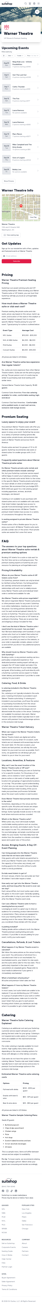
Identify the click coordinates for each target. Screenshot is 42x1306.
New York (25, 1209)
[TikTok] (11, 1191)
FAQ (3, 1263)
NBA (3, 1213)
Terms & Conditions (9, 1289)
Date (9, 55)
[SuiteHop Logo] (7, 3)
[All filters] (4, 55)
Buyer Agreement (8, 1278)
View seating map (13, 235)
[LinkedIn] (16, 1191)
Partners (25, 1251)
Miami (24, 1217)
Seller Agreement (8, 1282)
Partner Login (7, 1267)
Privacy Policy (7, 1285)
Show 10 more (9, 181)
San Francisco (27, 1225)
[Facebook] (3, 1191)
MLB (3, 1217)
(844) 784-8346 (8, 1186)
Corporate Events (9, 1247)
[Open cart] (30, 3)
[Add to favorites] (37, 12)
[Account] (34, 3)
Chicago (25, 1229)
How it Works (7, 1255)
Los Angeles (26, 1213)
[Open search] (25, 3)
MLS (3, 1225)
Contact (25, 1255)
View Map (33, 217)
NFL (3, 1209)
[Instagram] (7, 1191)
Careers (25, 1247)
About (24, 1243)
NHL (3, 1221)
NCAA (4, 1232)
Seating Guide (7, 1251)
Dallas (24, 1221)
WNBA (4, 1229)
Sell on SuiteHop (8, 1243)
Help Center (6, 1259)
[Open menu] (38, 3)
